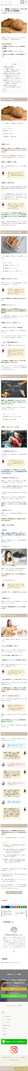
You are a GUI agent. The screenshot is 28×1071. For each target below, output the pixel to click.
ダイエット (5, 900)
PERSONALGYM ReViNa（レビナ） (14, 935)
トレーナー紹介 (6, 1019)
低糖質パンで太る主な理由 (11, 83)
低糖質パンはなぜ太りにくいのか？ (13, 75)
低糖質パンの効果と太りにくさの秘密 (12, 73)
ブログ (4, 1031)
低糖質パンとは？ (9, 68)
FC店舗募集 (4, 1057)
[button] (3, 907)
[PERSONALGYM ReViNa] (6, 2)
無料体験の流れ (6, 1025)
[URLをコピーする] (25, 907)
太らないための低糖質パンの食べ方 (13, 87)
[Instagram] (14, 1049)
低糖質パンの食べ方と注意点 (10, 85)
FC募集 (4, 1034)
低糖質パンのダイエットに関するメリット (14, 78)
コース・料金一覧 (7, 1016)
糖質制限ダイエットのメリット (12, 76)
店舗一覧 (5, 1028)
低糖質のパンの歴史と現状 (11, 71)
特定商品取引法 (23, 1057)
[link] (14, 951)
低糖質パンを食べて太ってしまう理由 (13, 81)
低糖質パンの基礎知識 (8, 66)
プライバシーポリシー (15, 1057)
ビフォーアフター (7, 1022)
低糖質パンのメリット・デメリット (11, 80)
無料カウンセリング (20, 1068)
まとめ (5, 91)
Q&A (5, 89)
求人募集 (8, 1057)
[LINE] (14, 1041)
